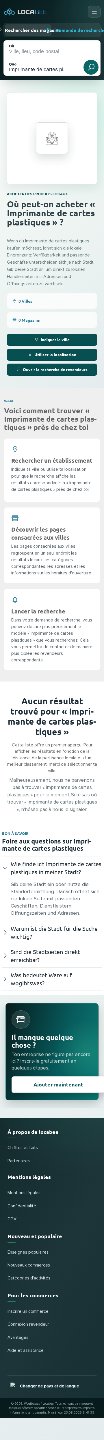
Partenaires (19, 1161)
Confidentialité (22, 1206)
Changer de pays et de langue (49, 1386)
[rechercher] (91, 67)
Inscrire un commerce (28, 1311)
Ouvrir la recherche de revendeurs (55, 369)
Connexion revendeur (28, 1324)
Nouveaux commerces (29, 1265)
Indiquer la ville (55, 339)
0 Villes (25, 301)
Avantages (18, 1337)
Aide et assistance (26, 1350)
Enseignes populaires (28, 1252)
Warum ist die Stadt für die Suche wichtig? (54, 932)
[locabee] (25, 12)
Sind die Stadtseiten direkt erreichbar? (45, 955)
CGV (12, 1219)
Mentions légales (24, 1193)
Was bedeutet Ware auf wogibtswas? (41, 979)
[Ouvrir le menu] (94, 12)
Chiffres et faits (23, 1148)
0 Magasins (29, 320)
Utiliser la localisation (55, 354)
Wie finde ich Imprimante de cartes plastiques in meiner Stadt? (56, 867)
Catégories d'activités (29, 1278)
